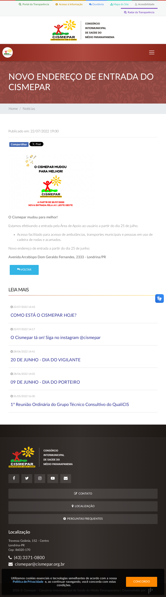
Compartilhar (19, 144)
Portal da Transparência (35, 4)
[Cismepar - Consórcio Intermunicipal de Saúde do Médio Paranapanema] (83, 30)
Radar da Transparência (140, 12)
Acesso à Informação (70, 4)
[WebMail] (65, 478)
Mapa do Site (121, 4)
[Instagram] (39, 478)
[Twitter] (26, 478)
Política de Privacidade (28, 581)
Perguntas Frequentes (84, 519)
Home (13, 108)
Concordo (141, 581)
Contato (84, 493)
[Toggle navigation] (152, 52)
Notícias (29, 108)
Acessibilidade (145, 4)
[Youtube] (52, 478)
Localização (83, 506)
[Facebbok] (13, 478)
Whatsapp (59, 145)
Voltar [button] (25, 269)
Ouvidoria (98, 4)
